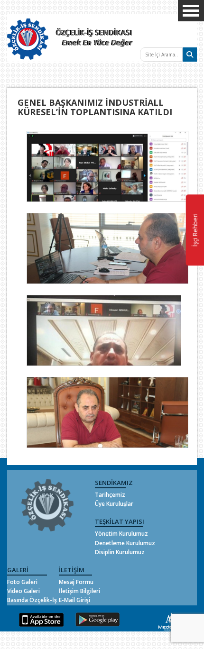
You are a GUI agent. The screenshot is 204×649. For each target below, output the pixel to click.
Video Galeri (23, 591)
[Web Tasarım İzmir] (169, 620)
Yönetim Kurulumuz (121, 534)
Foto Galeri (22, 582)
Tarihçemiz (110, 495)
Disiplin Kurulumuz (120, 552)
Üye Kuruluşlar (114, 504)
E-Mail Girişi (74, 600)
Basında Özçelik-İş (32, 600)
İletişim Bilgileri (79, 591)
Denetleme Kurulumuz (125, 543)
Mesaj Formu (76, 582)
